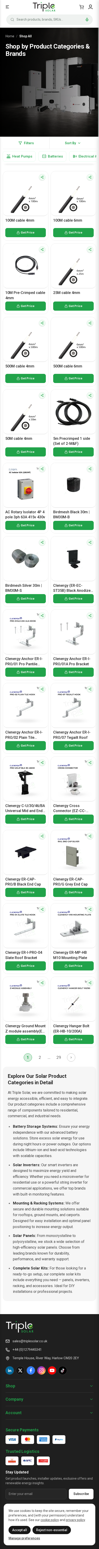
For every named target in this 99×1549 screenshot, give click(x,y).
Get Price (28, 232)
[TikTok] (62, 1370)
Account (14, 1412)
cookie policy (50, 1520)
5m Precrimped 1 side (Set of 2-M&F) (71, 441)
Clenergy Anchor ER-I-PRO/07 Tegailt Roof (71, 734)
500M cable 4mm (19, 366)
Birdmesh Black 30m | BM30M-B (71, 514)
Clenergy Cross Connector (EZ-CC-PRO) (69, 809)
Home (10, 36)
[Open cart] (81, 7)
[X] (20, 1370)
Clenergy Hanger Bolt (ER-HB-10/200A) (71, 1028)
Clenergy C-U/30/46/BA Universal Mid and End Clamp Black (25, 809)
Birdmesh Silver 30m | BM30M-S (23, 588)
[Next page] (71, 1057)
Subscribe (81, 1494)
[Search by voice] (87, 19)
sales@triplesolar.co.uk (29, 1341)
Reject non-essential (51, 1530)
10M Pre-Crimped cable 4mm (25, 295)
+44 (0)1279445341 (27, 1350)
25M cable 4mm (66, 293)
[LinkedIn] (10, 1370)
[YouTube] (52, 1370)
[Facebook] (31, 1370)
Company (14, 1399)
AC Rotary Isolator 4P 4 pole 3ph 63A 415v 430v (25, 514)
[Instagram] (41, 1370)
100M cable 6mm (67, 220)
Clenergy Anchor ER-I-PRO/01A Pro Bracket (71, 661)
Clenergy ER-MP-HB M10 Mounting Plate (70, 955)
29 (58, 1057)
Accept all (19, 1530)
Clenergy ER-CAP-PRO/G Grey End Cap (70, 881)
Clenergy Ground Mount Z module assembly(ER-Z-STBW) (25, 1029)
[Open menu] (7, 6)
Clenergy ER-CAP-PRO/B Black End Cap (23, 881)
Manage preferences (24, 1538)
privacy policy (75, 1520)
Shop (10, 1385)
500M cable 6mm (67, 366)
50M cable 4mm (18, 438)
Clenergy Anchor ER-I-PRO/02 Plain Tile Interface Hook (24, 735)
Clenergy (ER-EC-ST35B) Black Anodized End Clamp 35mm (73, 588)
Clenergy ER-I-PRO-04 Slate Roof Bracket (23, 955)
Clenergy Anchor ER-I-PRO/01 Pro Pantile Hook (24, 662)
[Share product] (42, 177)
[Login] (90, 7)
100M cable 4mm (19, 220)
